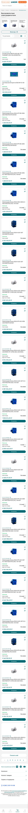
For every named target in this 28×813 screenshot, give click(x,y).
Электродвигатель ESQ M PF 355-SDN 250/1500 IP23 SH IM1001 (13, 144)
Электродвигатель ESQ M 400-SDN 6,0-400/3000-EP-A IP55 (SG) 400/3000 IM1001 (14, 351)
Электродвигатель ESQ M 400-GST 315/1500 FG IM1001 (12, 262)
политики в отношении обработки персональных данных (15, 791)
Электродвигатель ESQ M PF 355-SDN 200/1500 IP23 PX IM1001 (13, 114)
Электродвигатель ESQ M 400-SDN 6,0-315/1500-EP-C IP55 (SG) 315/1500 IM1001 (14, 291)
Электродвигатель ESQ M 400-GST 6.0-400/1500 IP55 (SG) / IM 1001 (14, 381)
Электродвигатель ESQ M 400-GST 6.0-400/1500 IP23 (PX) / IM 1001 (14, 410)
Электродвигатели (14, 10)
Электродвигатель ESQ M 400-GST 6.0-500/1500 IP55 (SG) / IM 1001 (14, 530)
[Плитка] (21, 36)
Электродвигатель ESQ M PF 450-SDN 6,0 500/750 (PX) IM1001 (13, 651)
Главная (2, 10)
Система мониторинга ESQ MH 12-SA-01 (13, 83)
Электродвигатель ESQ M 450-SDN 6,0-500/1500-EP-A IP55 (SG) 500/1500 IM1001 (14, 680)
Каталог (7, 10)
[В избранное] (25, 41)
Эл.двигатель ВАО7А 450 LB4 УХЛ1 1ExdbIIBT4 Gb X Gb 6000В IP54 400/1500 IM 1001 (12, 54)
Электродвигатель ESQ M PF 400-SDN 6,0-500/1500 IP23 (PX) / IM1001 (13, 499)
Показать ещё (14, 755)
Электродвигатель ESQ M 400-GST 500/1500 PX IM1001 (12, 470)
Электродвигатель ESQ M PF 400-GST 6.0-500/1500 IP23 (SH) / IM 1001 (13, 560)
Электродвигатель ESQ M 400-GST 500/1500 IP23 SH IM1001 (12, 439)
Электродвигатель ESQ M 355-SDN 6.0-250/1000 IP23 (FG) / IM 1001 (14, 202)
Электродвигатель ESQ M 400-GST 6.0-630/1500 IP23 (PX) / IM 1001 (14, 622)
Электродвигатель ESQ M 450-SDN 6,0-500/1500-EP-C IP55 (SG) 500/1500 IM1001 (14, 709)
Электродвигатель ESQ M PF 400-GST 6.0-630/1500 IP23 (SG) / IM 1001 (13, 591)
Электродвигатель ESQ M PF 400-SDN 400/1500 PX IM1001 (13, 322)
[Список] (25, 36)
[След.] (23, 760)
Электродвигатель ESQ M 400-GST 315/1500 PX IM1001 (12, 233)
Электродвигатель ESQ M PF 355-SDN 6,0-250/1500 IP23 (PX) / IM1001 (13, 173)
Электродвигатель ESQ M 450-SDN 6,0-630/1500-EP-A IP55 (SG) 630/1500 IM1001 (14, 738)
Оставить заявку (5, 2)
